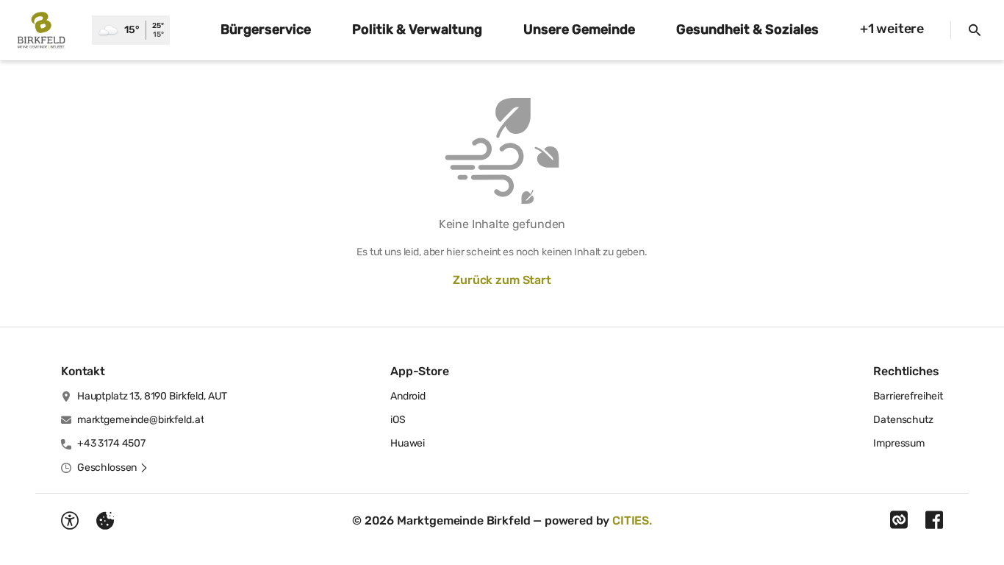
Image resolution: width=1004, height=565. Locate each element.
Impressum (899, 443)
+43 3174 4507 (111, 443)
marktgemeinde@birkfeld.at (140, 419)
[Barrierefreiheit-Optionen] (70, 521)
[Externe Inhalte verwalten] (105, 521)
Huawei (407, 443)
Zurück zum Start (502, 280)
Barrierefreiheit (908, 396)
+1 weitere (892, 29)
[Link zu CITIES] (899, 520)
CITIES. (632, 520)
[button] (112, 468)
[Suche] (974, 30)
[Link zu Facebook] (934, 520)
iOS (398, 419)
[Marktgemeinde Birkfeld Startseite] (46, 30)
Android (408, 396)
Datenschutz (903, 419)
